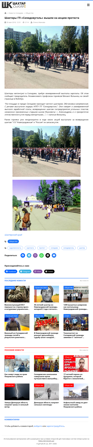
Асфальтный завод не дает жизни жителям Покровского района (76, 404)
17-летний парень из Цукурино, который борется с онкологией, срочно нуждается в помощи (73, 376)
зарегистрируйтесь (55, 426)
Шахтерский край (13, 234)
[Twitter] (47, 255)
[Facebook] (23, 255)
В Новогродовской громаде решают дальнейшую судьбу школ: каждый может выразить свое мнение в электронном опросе (46, 335)
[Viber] (35, 255)
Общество (13, 241)
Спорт (67, 316)
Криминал (10, 287)
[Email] (54, 255)
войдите (38, 426)
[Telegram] (29, 255)
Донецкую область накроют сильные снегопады (46, 403)
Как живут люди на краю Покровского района (16, 375)
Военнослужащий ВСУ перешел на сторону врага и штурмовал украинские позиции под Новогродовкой (16, 307)
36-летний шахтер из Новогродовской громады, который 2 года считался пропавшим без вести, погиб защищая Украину (46, 307)
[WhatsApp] (41, 255)
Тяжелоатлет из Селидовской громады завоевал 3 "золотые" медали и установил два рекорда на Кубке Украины (76, 335)
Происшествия (41, 287)
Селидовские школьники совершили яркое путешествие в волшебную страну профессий (46, 376)
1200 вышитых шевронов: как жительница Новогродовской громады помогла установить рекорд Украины (75, 307)
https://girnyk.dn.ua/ (46, 441)
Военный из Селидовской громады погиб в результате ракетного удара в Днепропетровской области (17, 335)
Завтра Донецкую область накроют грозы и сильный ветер (16, 404)
